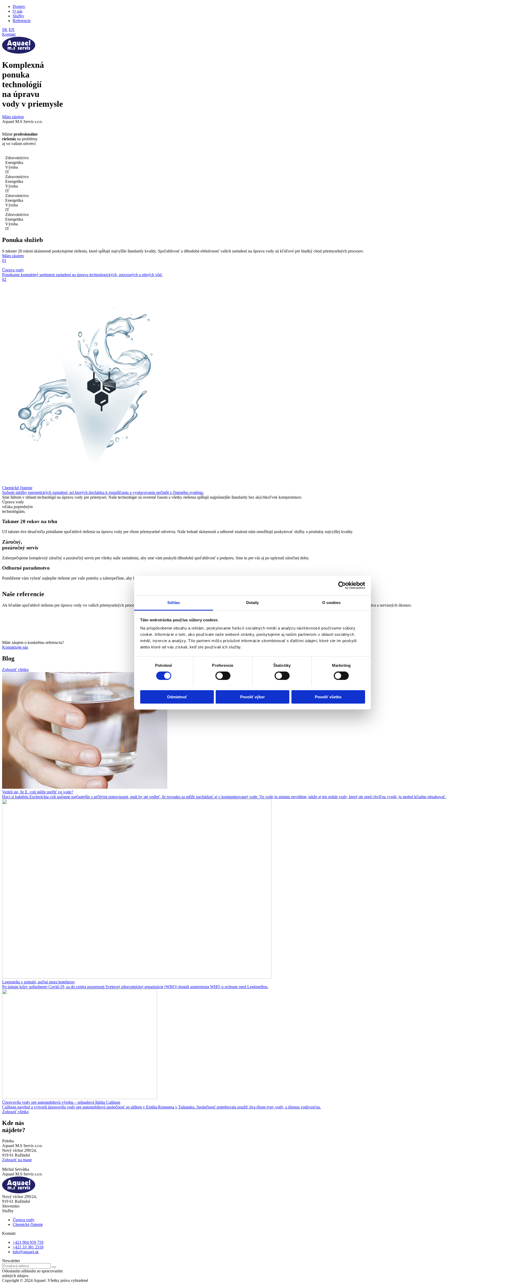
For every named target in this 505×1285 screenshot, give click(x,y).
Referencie (22, 20)
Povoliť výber (252, 696)
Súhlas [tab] (173, 602)
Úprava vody (23, 1219)
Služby (18, 16)
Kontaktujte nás (15, 647)
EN (11, 29)
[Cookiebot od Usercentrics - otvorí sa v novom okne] (342, 585)
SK (5, 29)
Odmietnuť (177, 696)
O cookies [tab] (331, 602)
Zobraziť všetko (15, 669)
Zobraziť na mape (17, 1160)
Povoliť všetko (328, 696)
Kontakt (9, 34)
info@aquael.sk (26, 1252)
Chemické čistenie (28, 1224)
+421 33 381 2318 (28, 1247)
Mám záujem (13, 117)
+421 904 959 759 (28, 1242)
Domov (19, 6)
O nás (17, 11)
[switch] (222, 676)
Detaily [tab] (252, 602)
